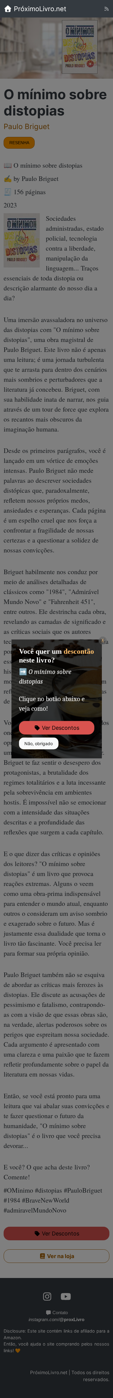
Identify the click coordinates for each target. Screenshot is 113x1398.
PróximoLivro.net (39, 9)
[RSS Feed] (106, 9)
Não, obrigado (38, 743)
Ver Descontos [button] (59, 728)
